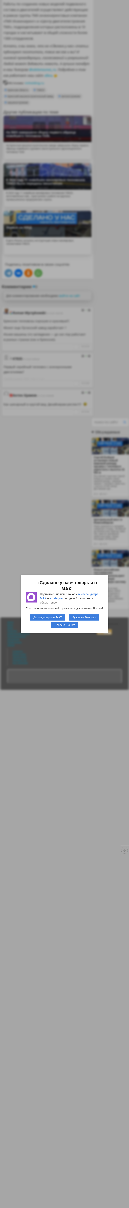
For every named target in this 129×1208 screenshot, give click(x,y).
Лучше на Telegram (84, 617)
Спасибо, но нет (65, 624)
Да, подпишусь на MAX (47, 617)
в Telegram (57, 598)
